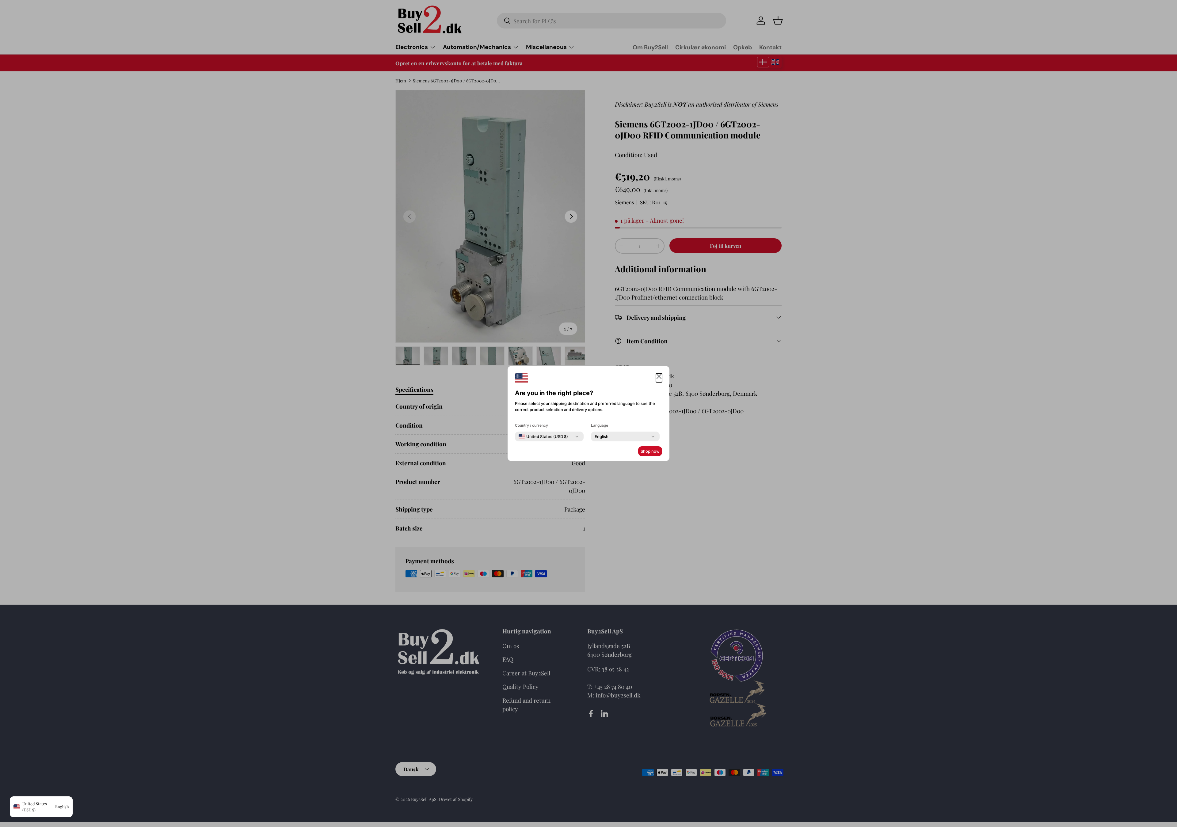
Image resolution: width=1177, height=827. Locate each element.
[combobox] (543, 436)
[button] (659, 377)
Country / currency (531, 425)
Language (599, 425)
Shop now (650, 451)
